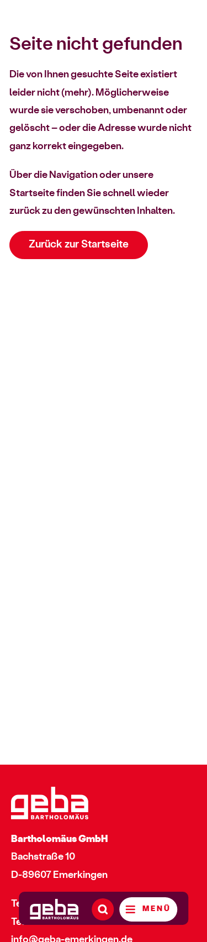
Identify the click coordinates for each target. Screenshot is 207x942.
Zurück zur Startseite (79, 244)
